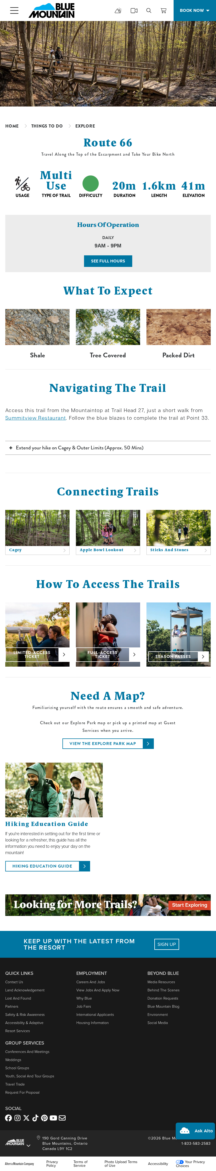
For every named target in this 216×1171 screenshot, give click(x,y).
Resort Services (17, 1030)
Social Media (158, 1022)
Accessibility (158, 1163)
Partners (11, 1006)
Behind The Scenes (163, 989)
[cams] (134, 10)
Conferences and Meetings (27, 1051)
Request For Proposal (22, 1092)
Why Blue (84, 998)
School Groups (17, 1067)
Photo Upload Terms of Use (121, 1163)
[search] (149, 10)
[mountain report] (118, 10)
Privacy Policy (52, 1163)
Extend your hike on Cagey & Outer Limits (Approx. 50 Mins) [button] (80, 448)
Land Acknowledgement (25, 989)
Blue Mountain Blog (163, 1006)
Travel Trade (15, 1084)
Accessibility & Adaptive (24, 1022)
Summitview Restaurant (35, 418)
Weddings (13, 1059)
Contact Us (14, 981)
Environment (158, 1014)
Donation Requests (163, 998)
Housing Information (92, 1022)
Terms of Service (80, 1163)
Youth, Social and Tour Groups (29, 1075)
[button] (195, 1131)
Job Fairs (83, 1006)
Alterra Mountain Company (19, 1163)
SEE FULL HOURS (108, 261)
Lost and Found (18, 998)
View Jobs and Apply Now (97, 989)
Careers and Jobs (90, 981)
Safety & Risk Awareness (25, 1014)
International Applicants (95, 1014)
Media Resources (161, 981)
